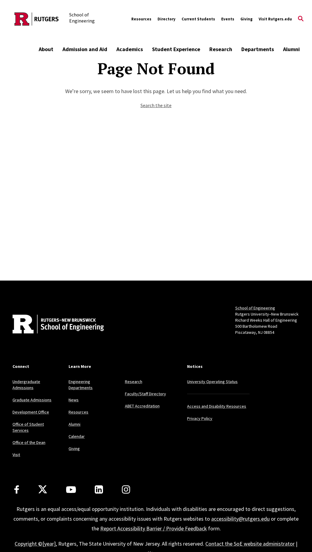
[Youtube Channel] (71, 489)
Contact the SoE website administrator (250, 543)
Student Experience (176, 49)
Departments (257, 49)
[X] (43, 489)
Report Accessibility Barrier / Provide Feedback (153, 528)
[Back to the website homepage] (36, 19)
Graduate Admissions (31, 400)
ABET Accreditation (142, 406)
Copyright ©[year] (35, 543)
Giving (246, 19)
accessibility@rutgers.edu (240, 518)
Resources (141, 19)
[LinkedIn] (99, 489)
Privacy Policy (199, 418)
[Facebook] (16, 489)
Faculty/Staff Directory (145, 394)
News (74, 400)
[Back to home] (52, 325)
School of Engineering (255, 308)
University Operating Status (212, 381)
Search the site (156, 105)
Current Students (198, 19)
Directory (167, 19)
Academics (129, 49)
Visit (16, 454)
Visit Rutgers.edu (275, 19)
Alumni (291, 49)
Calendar (77, 436)
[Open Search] (300, 19)
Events (227, 19)
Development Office (30, 412)
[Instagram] (126, 489)
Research (220, 49)
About (46, 49)
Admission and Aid (84, 49)
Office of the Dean (28, 442)
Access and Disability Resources (216, 406)
